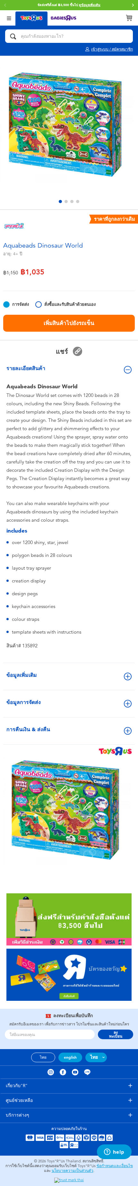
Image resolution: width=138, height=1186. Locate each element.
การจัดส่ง (20, 304)
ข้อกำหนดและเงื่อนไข (115, 1166)
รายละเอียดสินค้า (25, 368)
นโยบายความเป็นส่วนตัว (72, 1170)
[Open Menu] (9, 18)
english (70, 1057)
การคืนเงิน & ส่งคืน (28, 729)
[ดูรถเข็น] (129, 18)
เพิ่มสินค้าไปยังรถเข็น (69, 323)
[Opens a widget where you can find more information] (114, 1152)
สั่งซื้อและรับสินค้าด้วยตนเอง (70, 304)
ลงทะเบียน (115, 1034)
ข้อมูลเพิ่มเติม (21, 675)
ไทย (43, 1057)
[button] (132, 5)
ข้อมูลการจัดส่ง (23, 702)
